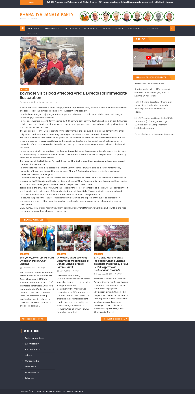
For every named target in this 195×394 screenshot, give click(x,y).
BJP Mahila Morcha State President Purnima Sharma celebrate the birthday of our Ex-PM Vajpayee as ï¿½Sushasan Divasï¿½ (111, 264)
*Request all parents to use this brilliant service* (116, 319)
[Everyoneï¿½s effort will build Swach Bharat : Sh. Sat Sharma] (37, 238)
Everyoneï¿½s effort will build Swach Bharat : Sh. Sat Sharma (37, 260)
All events (24, 89)
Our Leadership (71, 28)
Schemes (151, 28)
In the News (89, 28)
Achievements (134, 28)
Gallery (31, 33)
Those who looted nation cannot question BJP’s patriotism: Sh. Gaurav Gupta (82, 4)
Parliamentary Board (34, 338)
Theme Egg (78, 391)
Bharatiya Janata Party (46, 15)
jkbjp (38, 102)
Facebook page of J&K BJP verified (35, 319)
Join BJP (28, 355)
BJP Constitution (32, 349)
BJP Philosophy (32, 343)
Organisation (50, 28)
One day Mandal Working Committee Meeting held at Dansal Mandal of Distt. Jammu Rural (73, 262)
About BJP (32, 28)
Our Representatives (111, 28)
